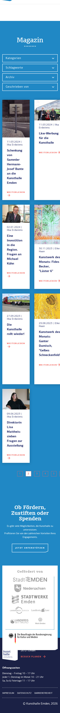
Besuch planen (31, 657)
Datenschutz (24, 693)
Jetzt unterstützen (30, 548)
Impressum (8, 693)
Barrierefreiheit (43, 693)
